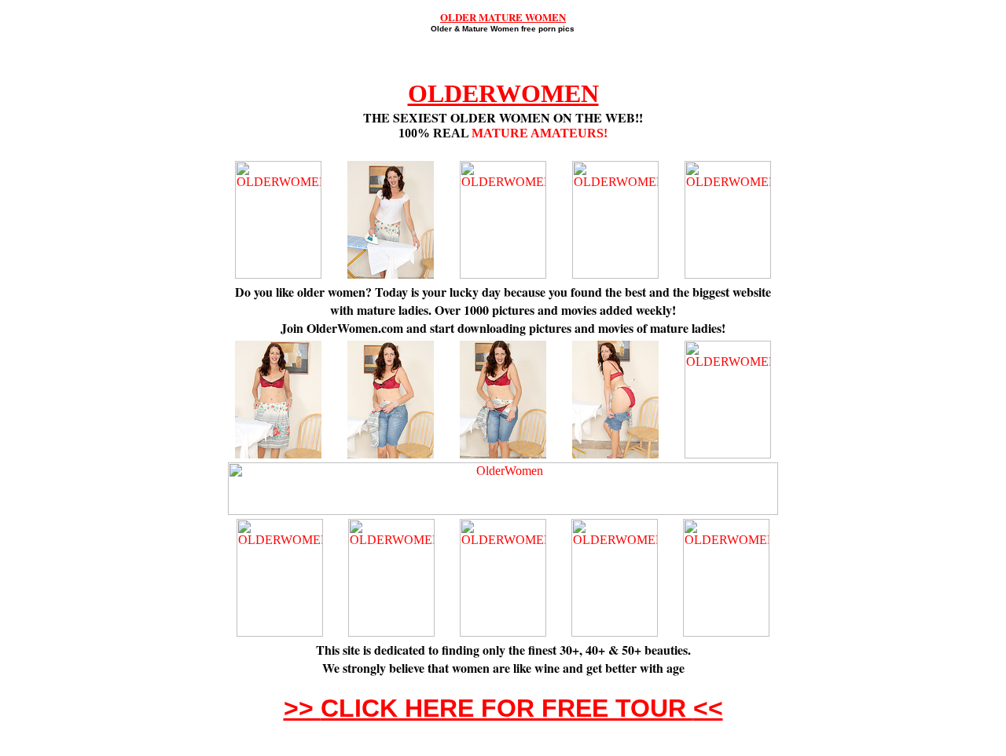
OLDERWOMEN (503, 93)
